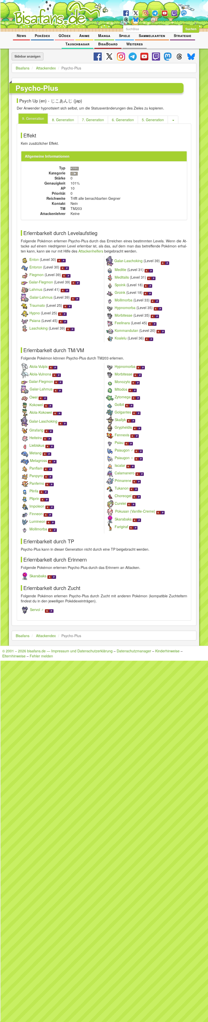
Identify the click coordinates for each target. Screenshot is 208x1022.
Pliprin (34, 498)
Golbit (119, 404)
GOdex (65, 35)
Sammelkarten (152, 35)
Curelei (120, 503)
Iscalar (120, 465)
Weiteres (134, 43)
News (21, 35)
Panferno (36, 483)
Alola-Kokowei (40, 412)
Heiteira (35, 437)
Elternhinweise (14, 655)
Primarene (123, 480)
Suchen (190, 29)
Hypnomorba (125, 307)
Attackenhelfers (90, 251)
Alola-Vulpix (38, 366)
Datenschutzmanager (134, 650)
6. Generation (123, 119)
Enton (34, 259)
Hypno (34, 312)
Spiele (124, 35)
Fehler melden (41, 655)
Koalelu (121, 337)
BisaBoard (108, 43)
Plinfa (33, 490)
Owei (33, 397)
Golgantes (123, 412)
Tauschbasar (77, 43)
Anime (84, 35)
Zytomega (123, 396)
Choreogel (123, 495)
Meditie (120, 269)
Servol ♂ (37, 609)
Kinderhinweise (167, 650)
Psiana (34, 320)
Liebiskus (36, 445)
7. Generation (93, 119)
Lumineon (37, 521)
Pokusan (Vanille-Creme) (135, 511)
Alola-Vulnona (40, 373)
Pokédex (42, 35)
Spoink (120, 284)
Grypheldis (123, 427)
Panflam (36, 468)
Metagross (38, 460)
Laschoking (38, 328)
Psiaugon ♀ (124, 457)
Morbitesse (123, 315)
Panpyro (36, 475)
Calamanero (124, 472)
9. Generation (33, 118)
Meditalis (122, 277)
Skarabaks (123, 519)
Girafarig (36, 430)
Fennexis (122, 434)
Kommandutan (126, 330)
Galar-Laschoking (128, 260)
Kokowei (36, 404)
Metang (35, 452)
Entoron (35, 267)
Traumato (37, 305)
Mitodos (121, 389)
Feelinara (122, 322)
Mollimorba (123, 299)
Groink (120, 292)
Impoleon (36, 506)
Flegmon (36, 274)
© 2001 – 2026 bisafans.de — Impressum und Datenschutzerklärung (57, 650)
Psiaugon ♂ (124, 450)
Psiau (119, 442)
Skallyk (120, 419)
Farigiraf (121, 526)
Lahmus (35, 289)
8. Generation (63, 119)
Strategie (182, 35)
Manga (104, 35)
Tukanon (122, 488)
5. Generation (153, 119)
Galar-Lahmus (41, 297)
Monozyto (122, 381)
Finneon (36, 513)
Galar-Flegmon (41, 281)
